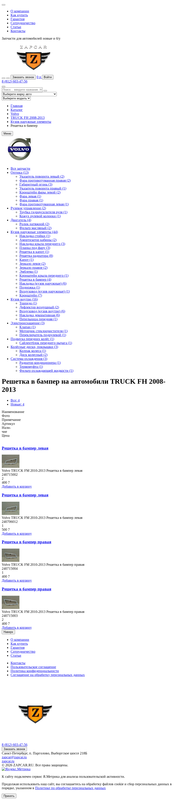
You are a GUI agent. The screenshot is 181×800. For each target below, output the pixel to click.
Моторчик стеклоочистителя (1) (43, 331)
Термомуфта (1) (31, 367)
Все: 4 (15, 400)
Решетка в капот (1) (34, 252)
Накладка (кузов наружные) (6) (42, 283)
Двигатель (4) (21, 220)
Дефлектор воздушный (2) (39, 307)
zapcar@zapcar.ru (14, 757)
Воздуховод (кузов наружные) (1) (44, 291)
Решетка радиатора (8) (36, 256)
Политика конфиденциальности (35, 671)
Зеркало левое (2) (32, 263)
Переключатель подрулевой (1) (42, 335)
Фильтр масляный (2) (35, 228)
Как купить (19, 15)
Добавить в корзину (17, 486)
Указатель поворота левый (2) (41, 176)
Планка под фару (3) (34, 248)
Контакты (18, 31)
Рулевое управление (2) (28, 208)
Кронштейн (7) (30, 295)
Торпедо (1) (28, 303)
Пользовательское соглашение (33, 667)
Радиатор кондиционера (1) (40, 363)
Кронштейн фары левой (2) (39, 192)
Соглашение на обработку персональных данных (48, 675)
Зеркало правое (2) (33, 267)
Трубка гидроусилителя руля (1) (43, 212)
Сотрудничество (23, 23)
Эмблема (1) (28, 271)
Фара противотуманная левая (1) (44, 204)
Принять (9, 796)
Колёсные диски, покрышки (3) (34, 347)
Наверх (8, 632)
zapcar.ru (8, 761)
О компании (20, 11)
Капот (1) (26, 260)
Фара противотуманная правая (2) (45, 180)
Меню (7, 133)
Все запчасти (20, 168)
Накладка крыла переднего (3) (42, 244)
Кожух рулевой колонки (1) (40, 216)
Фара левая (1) (30, 196)
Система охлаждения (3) (29, 359)
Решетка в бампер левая (25, 448)
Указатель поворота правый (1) (42, 188)
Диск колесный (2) (33, 355)
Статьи (16, 27)
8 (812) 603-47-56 (14, 81)
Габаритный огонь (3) (35, 184)
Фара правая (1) (31, 200)
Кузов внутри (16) (24, 299)
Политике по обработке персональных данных (70, 788)
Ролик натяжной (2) (34, 224)
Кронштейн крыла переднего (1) (43, 275)
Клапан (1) (27, 327)
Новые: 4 (17, 404)
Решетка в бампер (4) (35, 279)
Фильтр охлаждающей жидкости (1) (46, 370)
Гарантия (18, 19)
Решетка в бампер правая (26, 542)
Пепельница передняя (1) (38, 319)
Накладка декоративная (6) (39, 315)
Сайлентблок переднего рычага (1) (45, 343)
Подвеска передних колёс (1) (32, 339)
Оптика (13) (20, 172)
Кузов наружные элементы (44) (34, 232)
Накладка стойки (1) (34, 236)
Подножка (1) (29, 287)
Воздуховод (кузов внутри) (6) (42, 311)
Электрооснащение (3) (28, 323)
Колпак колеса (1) (32, 351)
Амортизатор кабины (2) (38, 240)
